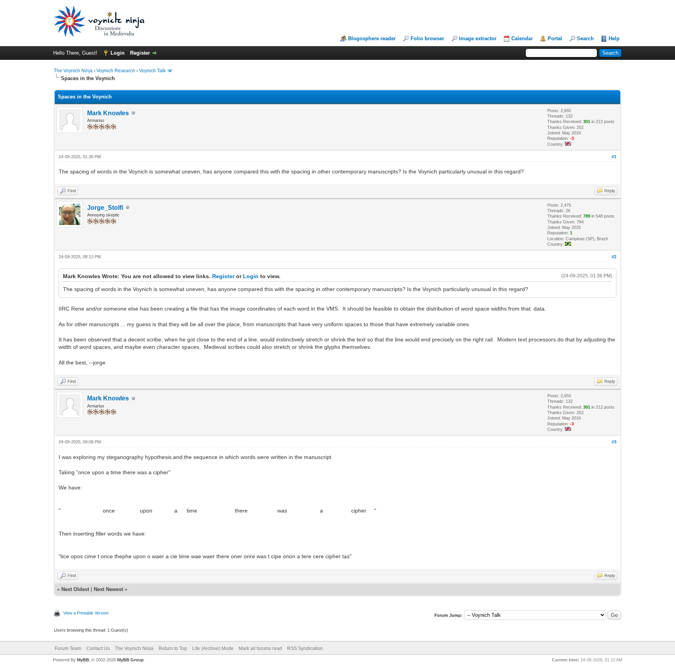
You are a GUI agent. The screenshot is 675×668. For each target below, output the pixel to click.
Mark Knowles (108, 113)
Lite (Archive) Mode (213, 648)
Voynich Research (115, 70)
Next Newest (108, 589)
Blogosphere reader (372, 38)
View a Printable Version (86, 613)
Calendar (522, 38)
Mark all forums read (260, 648)
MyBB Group (130, 659)
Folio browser (427, 38)
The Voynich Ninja (73, 70)
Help (614, 38)
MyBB (83, 659)
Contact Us (98, 648)
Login (118, 53)
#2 (614, 256)
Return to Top (173, 648)
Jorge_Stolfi (105, 207)
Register (140, 53)
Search (585, 38)
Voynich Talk (152, 70)
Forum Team (68, 648)
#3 (614, 441)
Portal (555, 38)
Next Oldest (75, 589)
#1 (614, 156)
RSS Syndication (305, 648)
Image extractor (477, 38)
